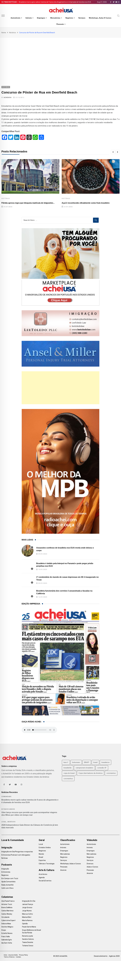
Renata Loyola (27, 936)
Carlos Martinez (7, 911)
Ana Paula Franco (8, 901)
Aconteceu (43, 874)
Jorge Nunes (27, 911)
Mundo (41, 854)
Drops (3, 930)
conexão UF (101, 768)
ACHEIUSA (7, 97)
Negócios (69, 18)
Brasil (41, 857)
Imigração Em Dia (28, 901)
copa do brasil (69, 773)
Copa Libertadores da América (90, 773)
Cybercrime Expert (8, 920)
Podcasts (6, 864)
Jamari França (27, 904)
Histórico (12, 33)
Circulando (5, 917)
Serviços (81, 18)
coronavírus (68, 779)
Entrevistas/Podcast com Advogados (15, 855)
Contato (18, 957)
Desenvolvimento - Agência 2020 (107, 956)
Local (3, 822)
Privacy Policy (23, 955)
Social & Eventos (45, 881)
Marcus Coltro (27, 914)
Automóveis (15, 18)
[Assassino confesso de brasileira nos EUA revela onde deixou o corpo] (27, 551)
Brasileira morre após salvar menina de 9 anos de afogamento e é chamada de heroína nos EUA (55, 2)
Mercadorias (55, 18)
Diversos (90, 864)
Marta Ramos (27, 920)
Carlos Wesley (6, 914)
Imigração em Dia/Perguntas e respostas (17, 852)
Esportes (42, 860)
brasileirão (68, 768)
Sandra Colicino (28, 939)
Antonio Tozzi (6, 904)
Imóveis (29, 18)
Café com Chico (7, 888)
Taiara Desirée (27, 942)
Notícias (4, 858)
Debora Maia (6, 924)
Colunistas (7, 896)
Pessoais (60, 24)
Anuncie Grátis (13, 955)
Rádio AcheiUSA (7, 885)
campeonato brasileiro (84, 768)
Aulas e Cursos (92, 867)
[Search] (118, 15)
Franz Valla (5, 936)
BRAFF (86, 762)
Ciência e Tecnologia (46, 864)
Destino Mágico (7, 927)
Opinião (25, 924)
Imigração (6, 847)
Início (5, 955)
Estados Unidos (8, 809)
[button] (113, 152)
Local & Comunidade (12, 840)
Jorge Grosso (27, 907)
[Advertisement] (60, 55)
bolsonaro (76, 762)
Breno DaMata (6, 907)
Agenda (42, 877)
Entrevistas (5, 872)
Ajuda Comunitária (8, 882)
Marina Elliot (26, 917)
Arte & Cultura (46, 870)
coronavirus (111, 773)
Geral (42, 840)
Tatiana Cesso (27, 946)
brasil (95, 762)
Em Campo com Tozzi (9, 878)
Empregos (41, 18)
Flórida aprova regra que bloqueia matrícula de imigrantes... (28, 203)
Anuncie (63, 870)
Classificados (67, 840)
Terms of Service (9, 957)
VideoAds (92, 840)
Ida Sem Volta (6, 943)
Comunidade (6, 796)
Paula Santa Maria (29, 927)
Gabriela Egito (6, 940)
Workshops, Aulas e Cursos (100, 18)
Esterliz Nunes (6, 933)
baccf (66, 762)
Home (3, 33)
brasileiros (106, 762)
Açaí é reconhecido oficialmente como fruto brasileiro (86, 203)
